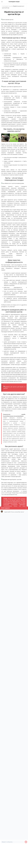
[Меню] (2, 1)
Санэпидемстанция (14, 1)
